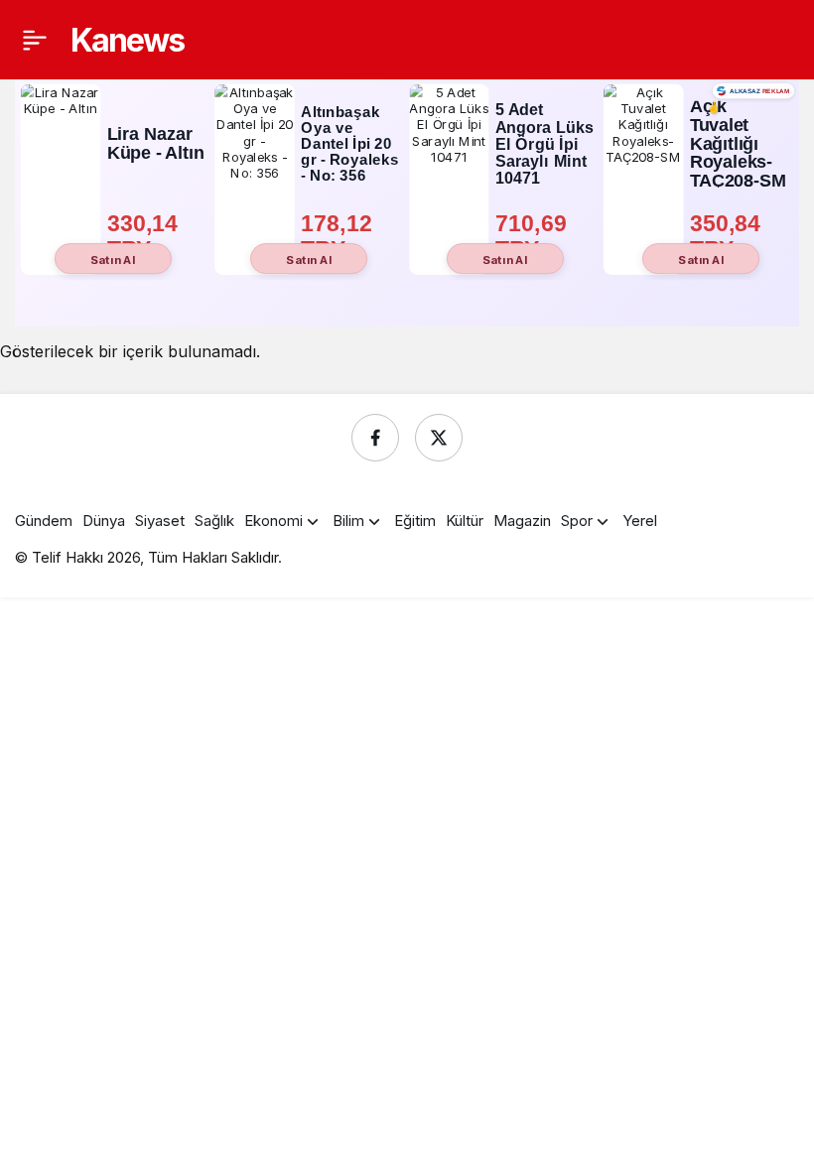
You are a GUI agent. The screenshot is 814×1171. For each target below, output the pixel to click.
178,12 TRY (339, 235)
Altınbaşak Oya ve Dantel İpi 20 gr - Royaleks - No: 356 (350, 143)
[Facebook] (375, 437)
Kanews (127, 40)
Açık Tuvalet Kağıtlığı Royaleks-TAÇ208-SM (738, 144)
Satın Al (113, 259)
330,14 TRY (146, 235)
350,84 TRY (728, 235)
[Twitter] (439, 437)
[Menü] (35, 40)
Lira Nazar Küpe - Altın (155, 143)
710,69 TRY (534, 235)
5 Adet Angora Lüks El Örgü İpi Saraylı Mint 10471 (544, 144)
